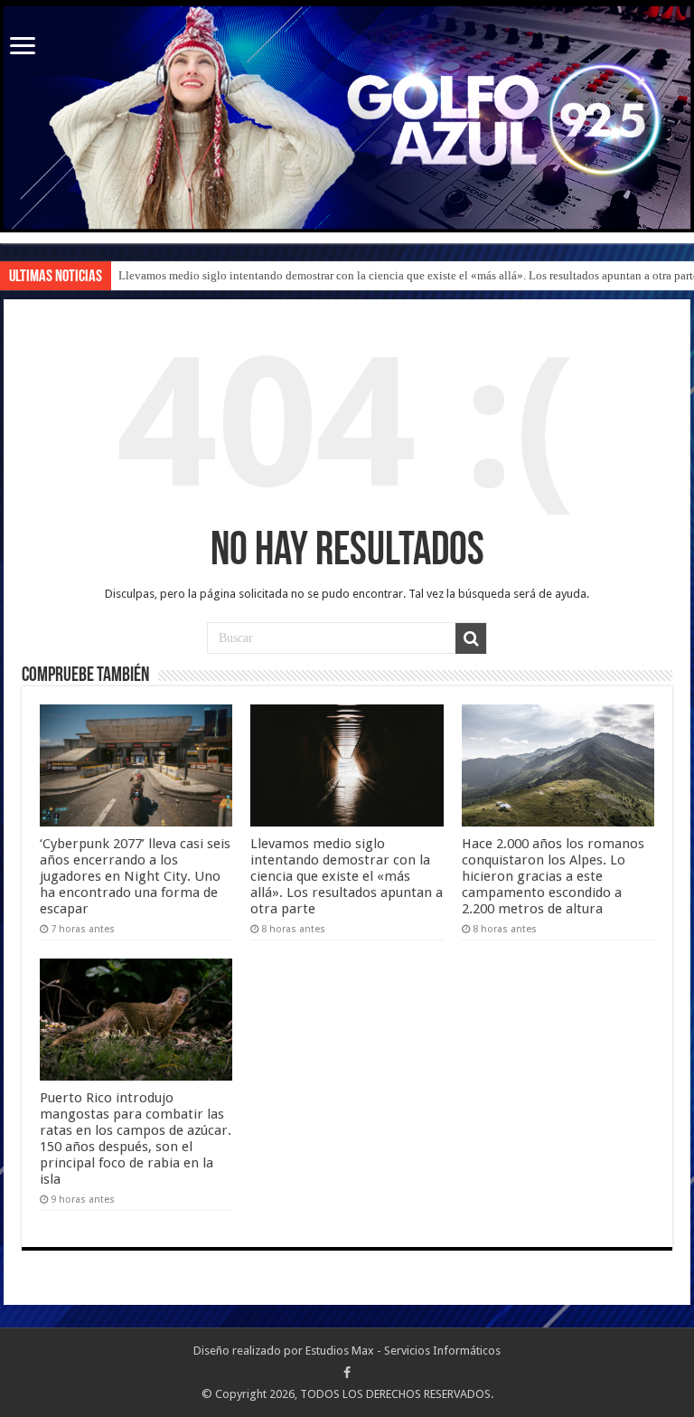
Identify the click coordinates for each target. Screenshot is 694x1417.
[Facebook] (347, 1373)
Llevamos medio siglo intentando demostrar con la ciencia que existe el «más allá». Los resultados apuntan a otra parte (346, 876)
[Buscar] (470, 638)
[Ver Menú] (23, 47)
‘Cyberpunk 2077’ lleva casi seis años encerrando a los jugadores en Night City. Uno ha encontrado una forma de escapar (135, 876)
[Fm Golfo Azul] (347, 117)
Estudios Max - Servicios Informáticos (403, 1350)
